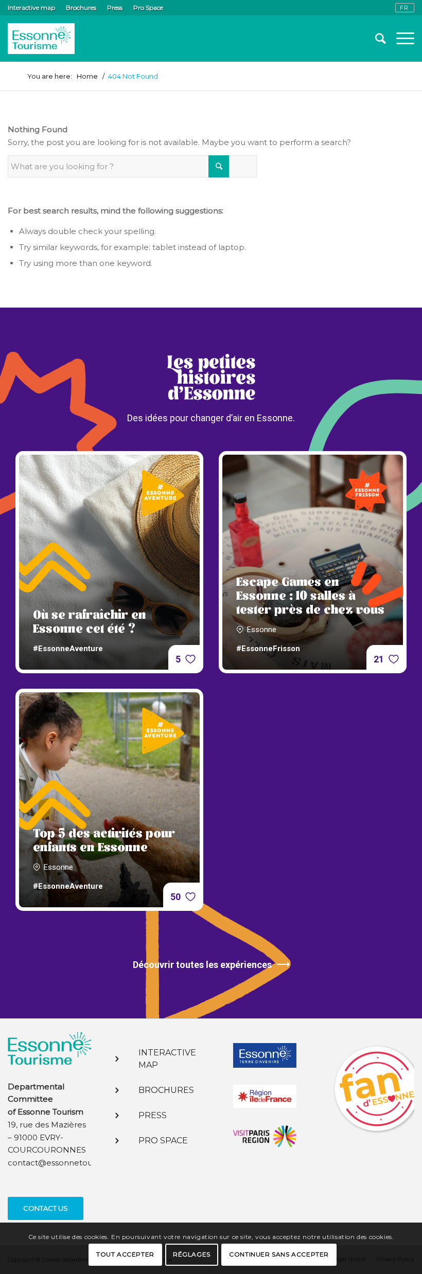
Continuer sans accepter (279, 1254)
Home (87, 76)
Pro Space (148, 7)
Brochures (81, 7)
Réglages (191, 1254)
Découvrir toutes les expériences (202, 964)
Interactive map (31, 7)
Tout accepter (125, 1254)
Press (114, 7)
